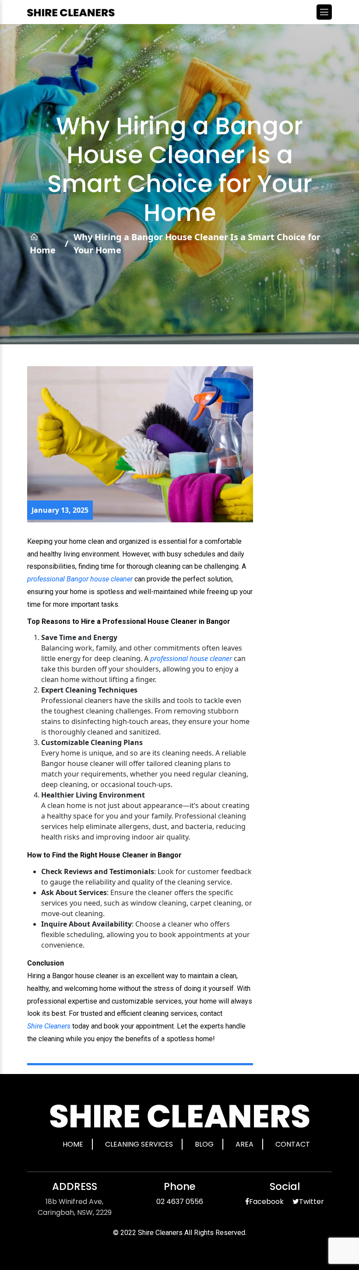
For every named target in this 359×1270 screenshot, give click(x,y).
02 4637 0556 (179, 1202)
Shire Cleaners (48, 1026)
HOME (73, 1144)
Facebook (266, 1202)
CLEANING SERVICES (139, 1144)
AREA (244, 1144)
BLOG (204, 1144)
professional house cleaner (191, 658)
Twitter (311, 1202)
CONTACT (292, 1144)
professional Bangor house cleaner (80, 579)
